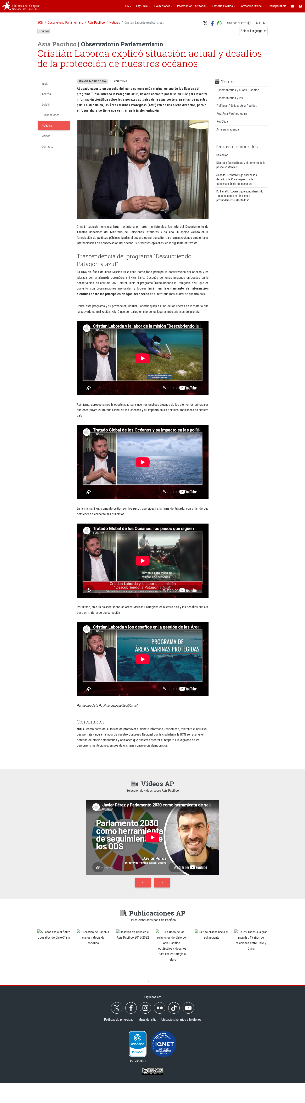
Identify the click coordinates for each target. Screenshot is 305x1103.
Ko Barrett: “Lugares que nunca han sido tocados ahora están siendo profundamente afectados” (240, 196)
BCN (40, 23)
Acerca (46, 94)
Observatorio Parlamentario (65, 23)
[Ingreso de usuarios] (300, 6)
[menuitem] (292, 6)
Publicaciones (50, 115)
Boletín (45, 104)
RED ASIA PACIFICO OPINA (92, 81)
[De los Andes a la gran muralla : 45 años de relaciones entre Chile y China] (211, 952)
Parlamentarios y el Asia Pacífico (237, 90)
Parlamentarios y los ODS (232, 98)
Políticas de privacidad (118, 1020)
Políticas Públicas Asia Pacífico (236, 106)
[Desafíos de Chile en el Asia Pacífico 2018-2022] (93, 952)
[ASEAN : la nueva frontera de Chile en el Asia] (251, 952)
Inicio (44, 84)
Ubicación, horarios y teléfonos (181, 1020)
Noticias (114, 23)
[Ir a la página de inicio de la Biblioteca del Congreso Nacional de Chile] (21, 6)
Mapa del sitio (147, 1020)
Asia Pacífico (96, 23)
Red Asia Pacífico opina (231, 114)
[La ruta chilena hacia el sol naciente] (172, 952)
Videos (45, 136)
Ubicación (222, 155)
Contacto (47, 146)
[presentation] (148, 981)
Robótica (222, 121)
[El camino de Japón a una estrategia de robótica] (54, 952)
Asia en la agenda (227, 129)
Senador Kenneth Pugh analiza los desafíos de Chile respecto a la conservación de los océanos (236, 179)
